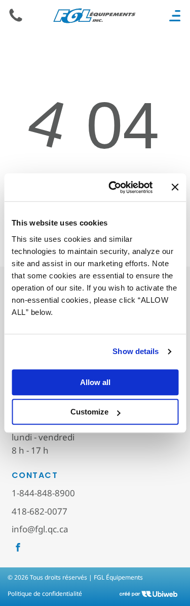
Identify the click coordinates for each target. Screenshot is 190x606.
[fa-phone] (16, 20)
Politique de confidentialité (45, 593)
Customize (89, 411)
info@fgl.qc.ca (40, 529)
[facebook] (18, 548)
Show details (135, 351)
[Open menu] (174, 15)
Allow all (95, 382)
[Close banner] (174, 187)
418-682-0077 (39, 511)
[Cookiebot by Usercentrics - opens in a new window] (113, 187)
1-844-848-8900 (43, 493)
